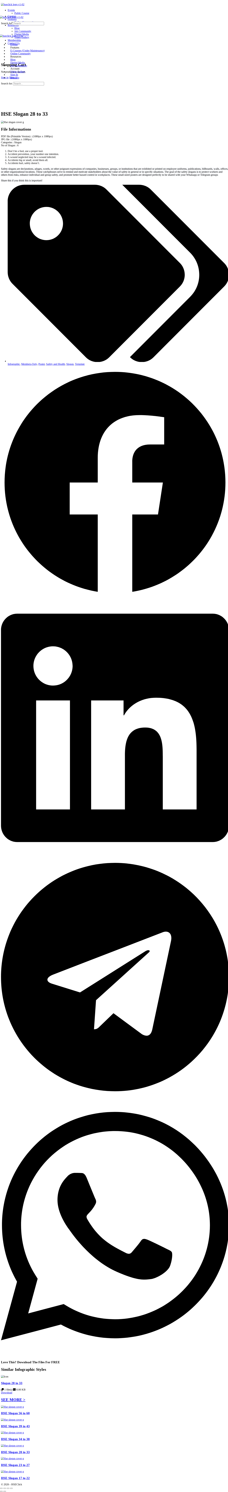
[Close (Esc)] (11, 1488)
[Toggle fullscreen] (4, 1488)
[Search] (3, 54)
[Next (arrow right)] (4, 1491)
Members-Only (29, 364)
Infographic (14, 364)
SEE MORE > (13, 1400)
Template (80, 364)
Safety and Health (55, 364)
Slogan (70, 364)
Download (6, 1392)
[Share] (8, 1488)
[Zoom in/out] (1, 1488)
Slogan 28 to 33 (11, 1383)
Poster (41, 364)
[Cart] (3, 57)
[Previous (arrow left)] (1, 1491)
